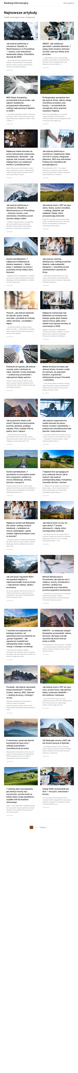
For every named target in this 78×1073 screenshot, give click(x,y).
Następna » (43, 827)
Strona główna (68, 3)
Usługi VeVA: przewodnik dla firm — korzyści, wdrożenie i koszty (56, 791)
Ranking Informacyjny (16, 3)
